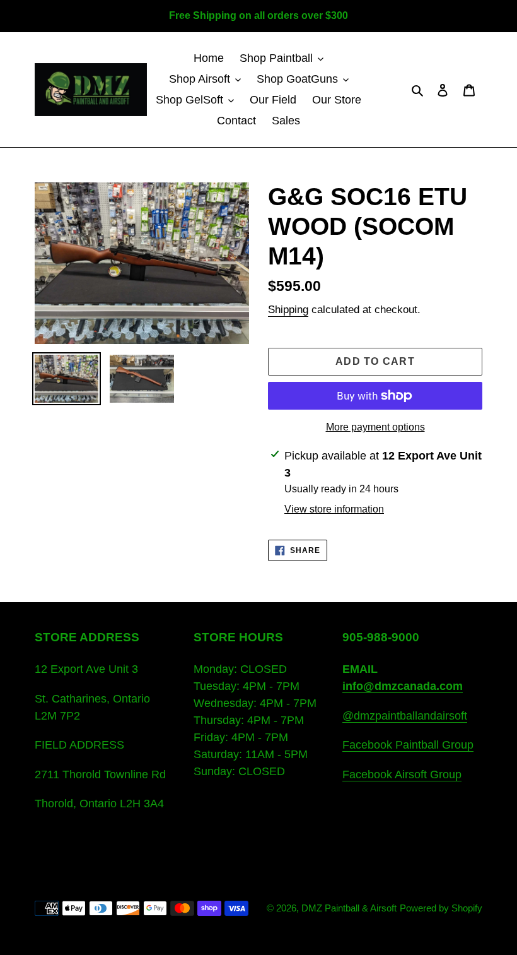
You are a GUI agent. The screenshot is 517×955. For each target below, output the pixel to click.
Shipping (288, 310)
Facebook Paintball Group (407, 744)
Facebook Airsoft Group (402, 774)
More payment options (375, 427)
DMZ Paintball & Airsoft (349, 908)
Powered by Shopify (441, 908)
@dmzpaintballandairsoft (404, 715)
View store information (334, 509)
